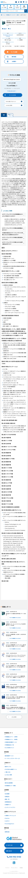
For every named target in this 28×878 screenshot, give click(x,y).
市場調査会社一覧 (9, 745)
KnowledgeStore (9, 823)
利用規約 (21, 867)
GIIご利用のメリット (9, 747)
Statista (7, 818)
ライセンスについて (11, 91)
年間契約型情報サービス (11, 742)
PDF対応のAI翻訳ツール (11, 769)
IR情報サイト (8, 804)
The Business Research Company (8, 35)
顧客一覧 (7, 799)
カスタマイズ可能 (9, 46)
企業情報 (6, 790)
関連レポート (9, 115)
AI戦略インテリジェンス (10, 815)
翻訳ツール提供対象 (19, 46)
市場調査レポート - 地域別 (11, 739)
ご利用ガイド (7, 762)
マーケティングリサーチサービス (12, 758)
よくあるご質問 (8, 774)
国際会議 (7, 831)
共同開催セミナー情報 (10, 785)
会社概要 (7, 793)
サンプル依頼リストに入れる (15, 617)
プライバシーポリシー (14, 867)
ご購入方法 (7, 772)
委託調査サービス (9, 755)
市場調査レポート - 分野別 (11, 736)
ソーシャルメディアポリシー (14, 871)
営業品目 (7, 796)
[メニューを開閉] (26, 2)
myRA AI (7, 821)
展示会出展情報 (9, 783)
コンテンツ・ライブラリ (10, 807)
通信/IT (18, 14)
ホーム (3, 14)
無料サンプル (8, 766)
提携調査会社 (8, 802)
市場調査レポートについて (11, 14)
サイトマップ (7, 867)
